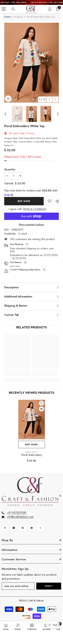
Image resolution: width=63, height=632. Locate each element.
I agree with (15, 209)
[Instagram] (14, 528)
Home (7, 16)
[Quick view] (41, 408)
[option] (31, 63)
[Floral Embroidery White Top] (31, 419)
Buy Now (24, 201)
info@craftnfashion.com (20, 517)
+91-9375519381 (17, 513)
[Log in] (50, 9)
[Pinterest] (22, 528)
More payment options (31, 224)
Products (18, 16)
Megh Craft (31, 452)
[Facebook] (5, 528)
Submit (49, 586)
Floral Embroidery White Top (31, 455)
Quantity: (10, 169)
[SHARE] (56, 201)
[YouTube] (31, 528)
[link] (49, 201)
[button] (49, 99)
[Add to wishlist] (41, 403)
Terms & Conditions (34, 209)
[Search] (13, 9)
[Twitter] (40, 528)
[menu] (4, 9)
